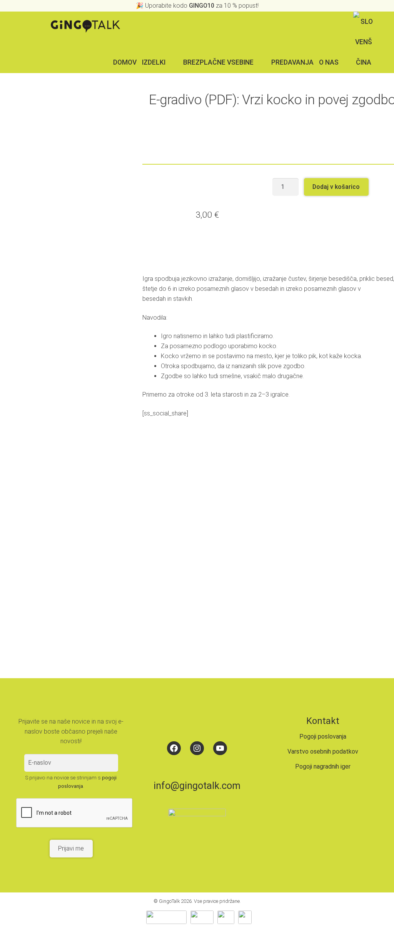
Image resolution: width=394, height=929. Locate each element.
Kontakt (322, 721)
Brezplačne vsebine (218, 62)
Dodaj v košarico (336, 186)
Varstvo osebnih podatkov (322, 751)
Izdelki (153, 62)
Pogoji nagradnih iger (323, 766)
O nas (329, 62)
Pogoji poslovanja (322, 736)
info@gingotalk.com (197, 785)
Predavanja (292, 62)
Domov (125, 62)
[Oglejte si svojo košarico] (382, 22)
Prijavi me (71, 848)
